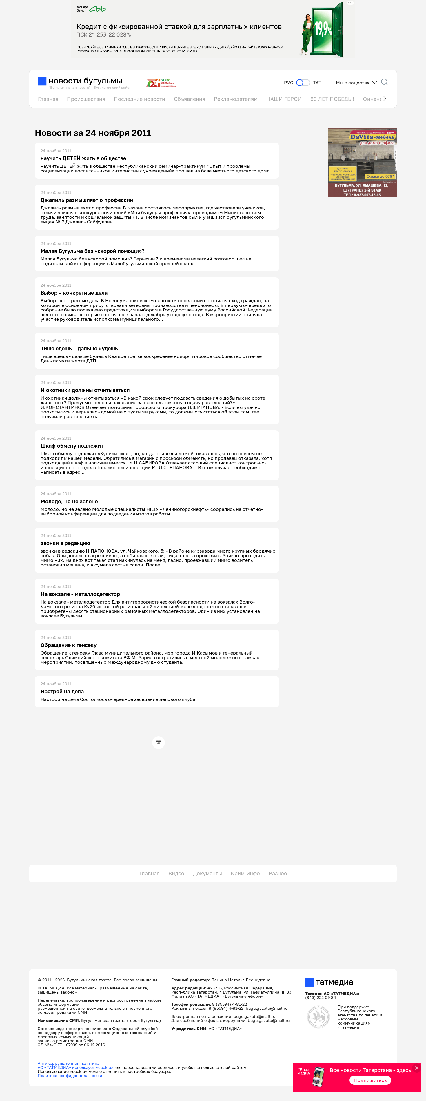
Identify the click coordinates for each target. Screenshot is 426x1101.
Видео (176, 873)
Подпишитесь (370, 1080)
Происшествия (86, 99)
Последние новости (139, 99)
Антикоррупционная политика (68, 1063)
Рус (288, 82)
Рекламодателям (236, 99)
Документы (207, 873)
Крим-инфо (245, 873)
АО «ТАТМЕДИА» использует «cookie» (75, 1067)
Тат (317, 82)
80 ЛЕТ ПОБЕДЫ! (332, 99)
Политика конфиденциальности (70, 1075)
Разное (278, 873)
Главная (48, 99)
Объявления (189, 99)
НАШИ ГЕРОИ (284, 99)
